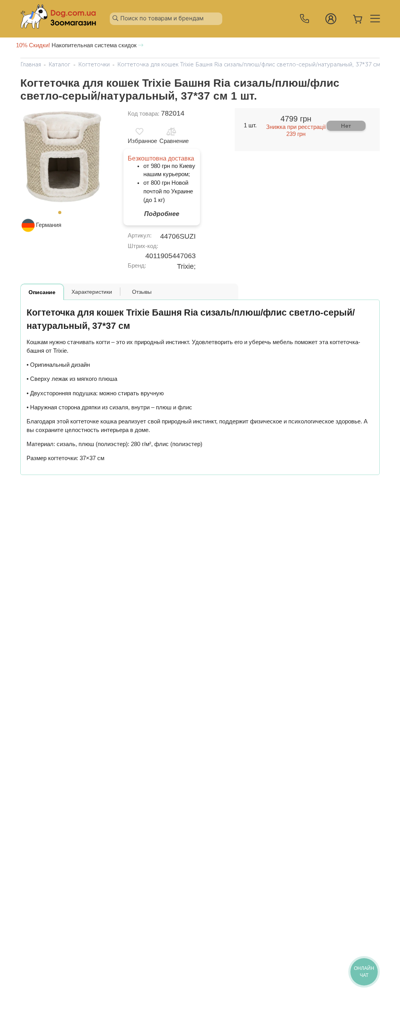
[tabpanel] (62, 157)
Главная (30, 64)
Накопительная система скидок (77, 45)
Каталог (59, 64)
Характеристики (91, 292)
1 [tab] (62, 215)
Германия (48, 225)
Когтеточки (94, 64)
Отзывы (142, 292)
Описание (42, 292)
